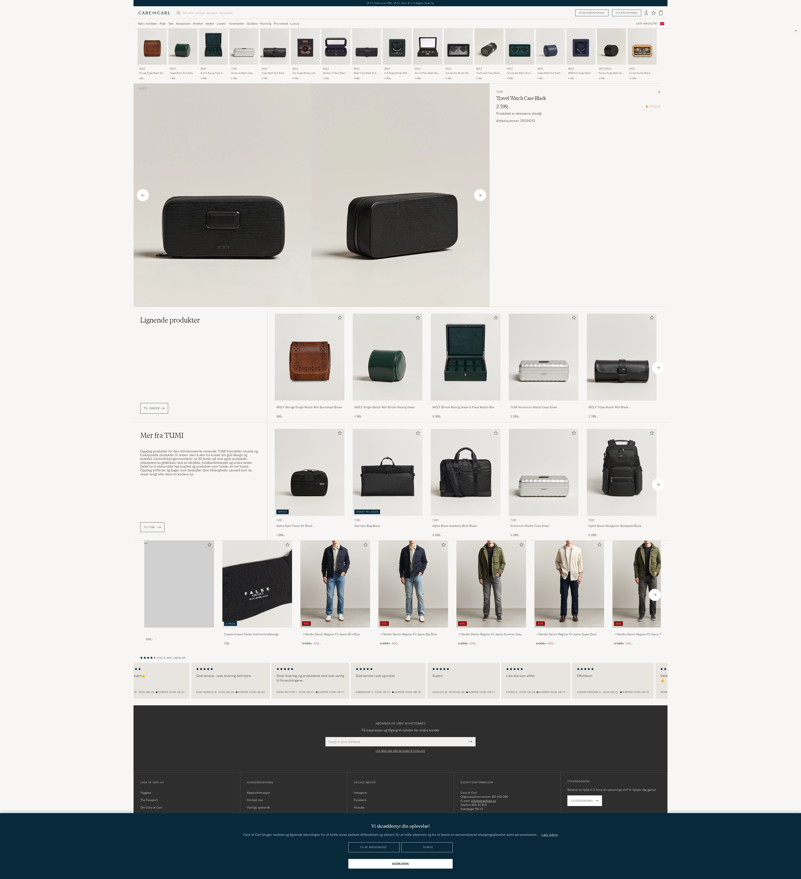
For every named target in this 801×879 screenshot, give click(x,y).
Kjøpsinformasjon (258, 793)
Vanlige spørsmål (258, 807)
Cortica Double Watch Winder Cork (639, 73)
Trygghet (145, 793)
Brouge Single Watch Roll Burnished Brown (151, 73)
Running (265, 23)
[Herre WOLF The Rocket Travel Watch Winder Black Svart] (489, 47)
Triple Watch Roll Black (273, 73)
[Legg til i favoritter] (339, 318)
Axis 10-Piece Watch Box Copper (426, 73)
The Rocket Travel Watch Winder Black (488, 73)
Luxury (294, 23)
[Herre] (179, 584)
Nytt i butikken (147, 23)
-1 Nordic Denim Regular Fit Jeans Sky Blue (408, 634)
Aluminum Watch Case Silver (241, 73)
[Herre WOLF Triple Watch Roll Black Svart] (274, 47)
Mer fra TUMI (162, 435)
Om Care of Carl (151, 807)
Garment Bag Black (367, 526)
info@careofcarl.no (483, 801)
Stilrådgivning (627, 12)
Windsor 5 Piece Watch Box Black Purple (334, 73)
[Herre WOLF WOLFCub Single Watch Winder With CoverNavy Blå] (581, 47)
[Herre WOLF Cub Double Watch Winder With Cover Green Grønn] (519, 47)
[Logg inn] (646, 12)
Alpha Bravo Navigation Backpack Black (614, 526)
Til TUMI (150, 527)
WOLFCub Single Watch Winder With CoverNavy (579, 73)
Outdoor (252, 23)
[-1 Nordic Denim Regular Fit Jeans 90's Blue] (335, 630)
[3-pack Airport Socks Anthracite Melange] (257, 630)
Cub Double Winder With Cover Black (458, 73)
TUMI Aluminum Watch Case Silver (533, 407)
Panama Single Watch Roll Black (611, 73)
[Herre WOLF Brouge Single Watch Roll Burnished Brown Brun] (152, 47)
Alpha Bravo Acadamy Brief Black (454, 526)
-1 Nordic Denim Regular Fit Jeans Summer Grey (489, 634)
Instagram (360, 793)
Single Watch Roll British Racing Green (182, 73)
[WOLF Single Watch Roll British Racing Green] (387, 403)
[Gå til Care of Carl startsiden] (154, 13)
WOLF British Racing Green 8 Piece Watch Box (463, 407)
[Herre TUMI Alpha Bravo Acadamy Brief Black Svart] (465, 472)
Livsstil (221, 23)
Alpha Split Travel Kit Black (294, 526)
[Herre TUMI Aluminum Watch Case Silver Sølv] (243, 47)
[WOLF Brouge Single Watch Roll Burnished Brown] (309, 403)
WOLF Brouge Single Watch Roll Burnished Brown (309, 407)
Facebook (360, 800)
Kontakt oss (255, 800)
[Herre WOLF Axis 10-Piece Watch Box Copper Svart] (427, 47)
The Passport (149, 800)
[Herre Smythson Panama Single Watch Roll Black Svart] (611, 47)
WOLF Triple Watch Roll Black (608, 407)
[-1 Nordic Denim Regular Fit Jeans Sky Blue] (413, 630)
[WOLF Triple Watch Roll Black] (621, 403)
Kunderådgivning (592, 12)
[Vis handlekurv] (660, 13)
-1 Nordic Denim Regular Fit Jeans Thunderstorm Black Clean (646, 634)
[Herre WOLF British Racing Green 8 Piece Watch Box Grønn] (213, 47)
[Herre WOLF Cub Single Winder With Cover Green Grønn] (397, 47)
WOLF (142, 68)
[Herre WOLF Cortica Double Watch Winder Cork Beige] (642, 47)
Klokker (198, 23)
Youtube (359, 807)
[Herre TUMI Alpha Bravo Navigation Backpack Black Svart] (621, 472)
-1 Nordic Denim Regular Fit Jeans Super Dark (566, 634)
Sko (171, 23)
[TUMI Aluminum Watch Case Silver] (543, 403)
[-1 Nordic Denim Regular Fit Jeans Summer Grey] (491, 630)
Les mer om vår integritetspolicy (400, 751)
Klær (163, 23)
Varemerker (236, 23)
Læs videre (550, 834)
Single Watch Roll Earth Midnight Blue (549, 73)
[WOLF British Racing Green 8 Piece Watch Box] (465, 403)
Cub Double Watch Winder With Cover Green (519, 73)
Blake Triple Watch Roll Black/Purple (365, 73)
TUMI (234, 68)
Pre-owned (281, 23)
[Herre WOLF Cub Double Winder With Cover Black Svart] (458, 47)
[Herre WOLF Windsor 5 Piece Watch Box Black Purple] (335, 47)
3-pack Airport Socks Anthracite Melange (251, 634)
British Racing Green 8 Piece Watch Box (211, 73)
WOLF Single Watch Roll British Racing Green (384, 407)
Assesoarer (183, 23)
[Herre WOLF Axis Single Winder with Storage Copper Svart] (305, 47)
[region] (401, 681)
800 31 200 (479, 805)
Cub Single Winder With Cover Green (395, 73)
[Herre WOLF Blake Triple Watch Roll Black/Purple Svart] (366, 47)
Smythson (605, 68)
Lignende (170, 320)
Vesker (209, 23)
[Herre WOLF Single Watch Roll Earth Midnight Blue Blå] (550, 47)
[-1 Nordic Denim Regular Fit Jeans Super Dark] (569, 630)
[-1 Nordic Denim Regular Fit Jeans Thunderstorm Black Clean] (647, 630)
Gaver (143, 88)
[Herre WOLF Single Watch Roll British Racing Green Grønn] (182, 47)
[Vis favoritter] (653, 13)
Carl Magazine (646, 23)
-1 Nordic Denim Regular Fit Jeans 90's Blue (331, 634)
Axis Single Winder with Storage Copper (303, 73)
